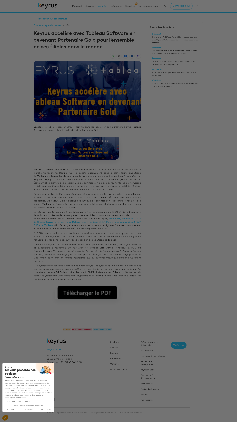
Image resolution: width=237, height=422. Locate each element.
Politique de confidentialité (103, 413)
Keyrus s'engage (148, 370)
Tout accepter (46, 410)
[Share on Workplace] (138, 55)
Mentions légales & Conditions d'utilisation (67, 413)
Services (90, 6)
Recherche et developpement (148, 363)
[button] (5, 418)
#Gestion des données (102, 329)
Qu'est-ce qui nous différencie (149, 344)
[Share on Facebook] (131, 55)
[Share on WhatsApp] (112, 55)
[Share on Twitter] (119, 55)
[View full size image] (87, 148)
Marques (144, 395)
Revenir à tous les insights (52, 19)
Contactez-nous (181, 6)
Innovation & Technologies (153, 356)
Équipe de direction (150, 389)
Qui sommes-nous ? (149, 6)
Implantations (147, 400)
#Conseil (66, 329)
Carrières (130, 6)
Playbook (77, 6)
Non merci (11, 410)
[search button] (165, 6)
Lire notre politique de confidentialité (18, 401)
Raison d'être (147, 351)
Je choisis (28, 410)
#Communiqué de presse (82, 329)
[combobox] (54, 350)
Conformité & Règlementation (148, 377)
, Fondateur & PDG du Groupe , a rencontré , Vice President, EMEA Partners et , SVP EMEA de (87, 222)
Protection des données (130, 413)
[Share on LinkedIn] (125, 55)
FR (197, 6)
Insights (102, 6)
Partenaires (116, 6)
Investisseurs (147, 384)
